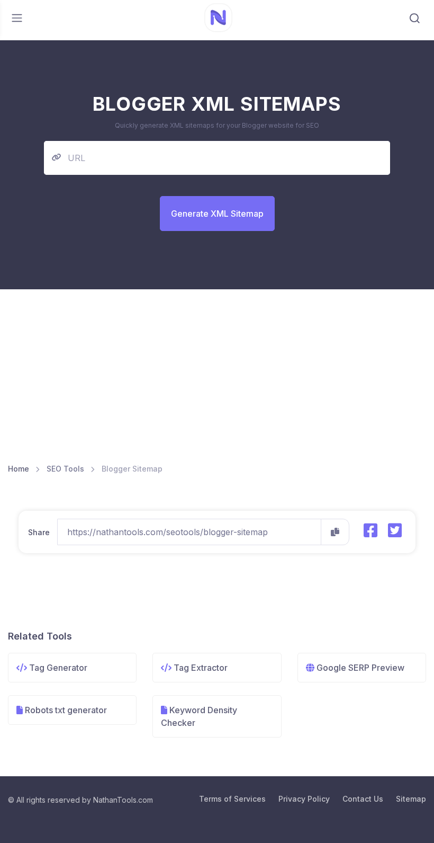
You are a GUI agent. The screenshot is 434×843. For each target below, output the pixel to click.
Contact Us (362, 798)
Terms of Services (232, 798)
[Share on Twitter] (395, 530)
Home (18, 468)
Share (39, 532)
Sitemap (411, 798)
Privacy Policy (304, 798)
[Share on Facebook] (370, 530)
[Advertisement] (217, 381)
